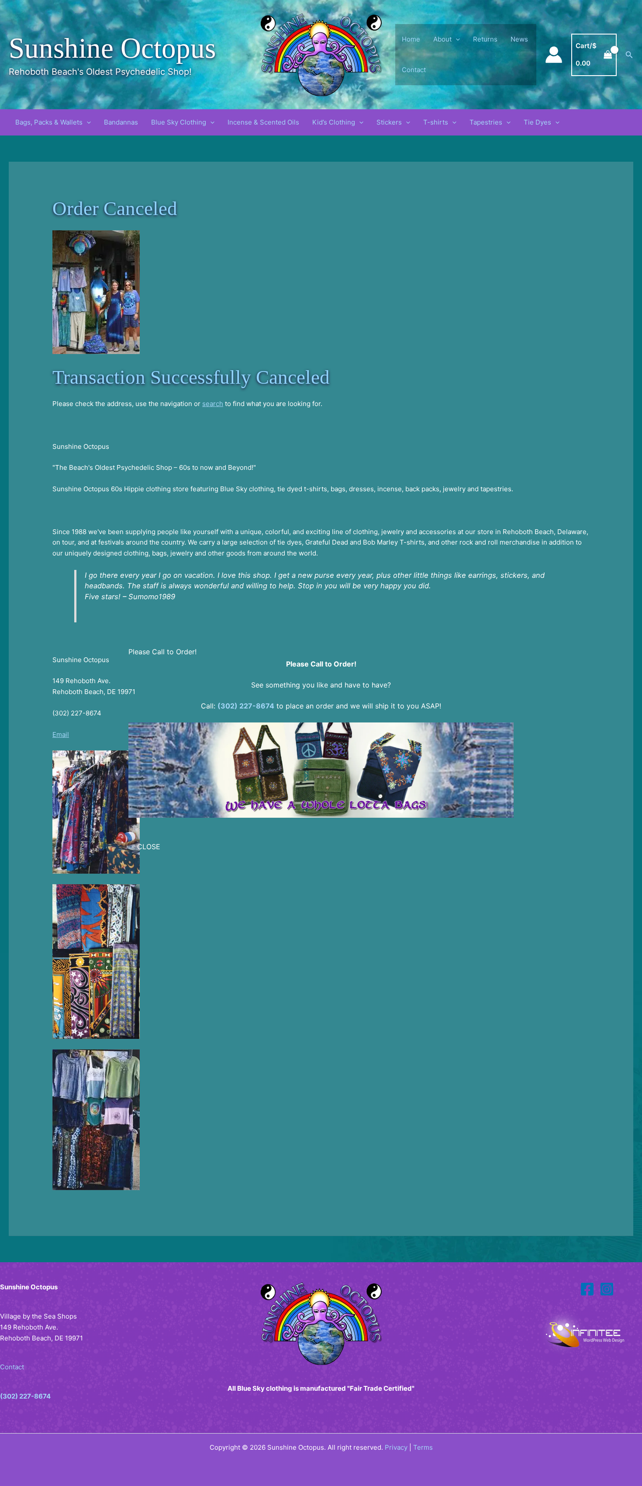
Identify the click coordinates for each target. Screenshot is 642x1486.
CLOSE (148, 846)
